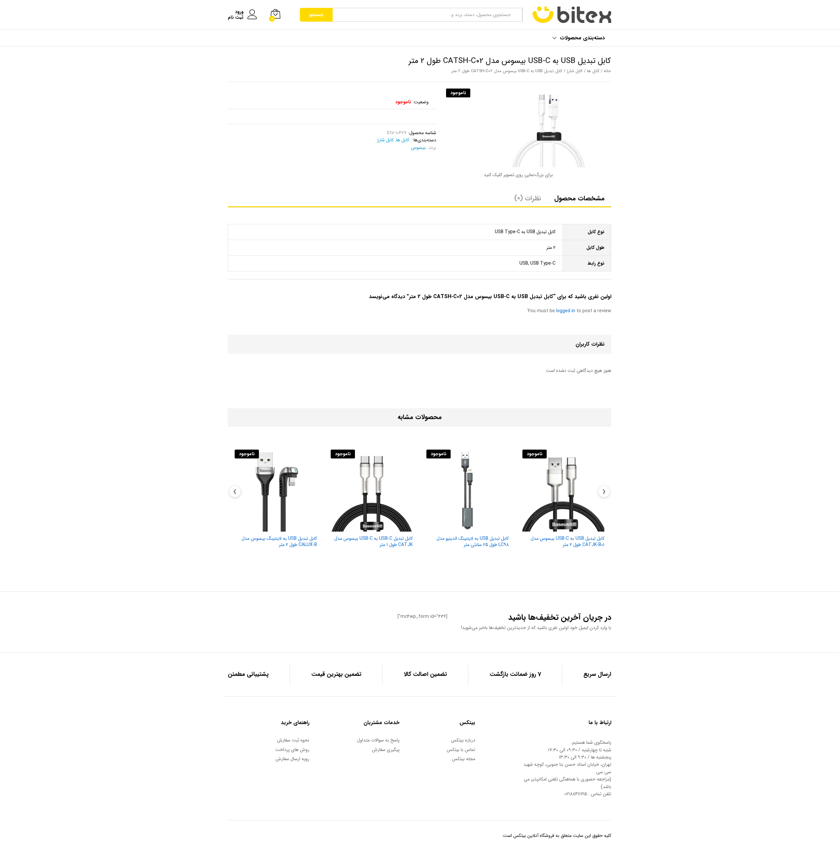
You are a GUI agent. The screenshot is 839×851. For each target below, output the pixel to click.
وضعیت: (421, 102)
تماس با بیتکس (461, 749)
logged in (565, 310)
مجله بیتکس (463, 758)
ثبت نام (236, 17)
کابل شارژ (575, 71)
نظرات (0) (527, 198)
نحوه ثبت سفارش (293, 740)
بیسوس (418, 147)
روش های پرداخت (292, 749)
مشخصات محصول (579, 198)
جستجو (316, 14)
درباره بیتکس (463, 740)
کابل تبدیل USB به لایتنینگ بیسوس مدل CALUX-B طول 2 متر (279, 541)
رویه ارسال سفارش (292, 758)
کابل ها (593, 71)
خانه (607, 71)
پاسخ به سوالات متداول (378, 740)
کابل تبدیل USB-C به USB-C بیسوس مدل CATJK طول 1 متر (373, 541)
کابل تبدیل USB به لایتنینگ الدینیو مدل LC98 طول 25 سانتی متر (473, 541)
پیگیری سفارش (386, 749)
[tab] (579, 201)
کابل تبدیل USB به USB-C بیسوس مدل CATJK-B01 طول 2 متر (567, 541)
